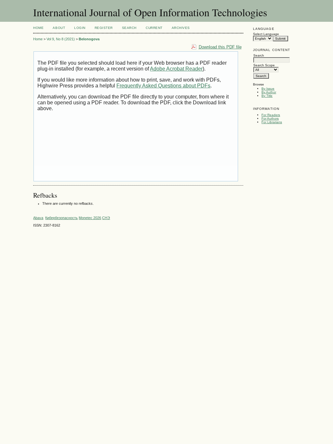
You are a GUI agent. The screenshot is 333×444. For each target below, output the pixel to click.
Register (104, 28)
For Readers (270, 115)
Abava (38, 218)
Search (129, 28)
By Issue (267, 88)
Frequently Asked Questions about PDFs (163, 85)
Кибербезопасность (61, 218)
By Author (268, 92)
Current (154, 28)
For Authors (270, 118)
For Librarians (271, 122)
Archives (181, 28)
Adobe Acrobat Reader (176, 69)
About (59, 28)
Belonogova (89, 39)
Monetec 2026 (90, 218)
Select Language (266, 34)
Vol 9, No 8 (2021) (61, 39)
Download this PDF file (220, 47)
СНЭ (106, 218)
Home (38, 28)
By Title (267, 96)
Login (80, 28)
